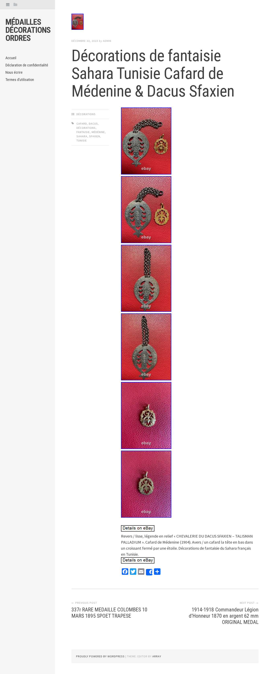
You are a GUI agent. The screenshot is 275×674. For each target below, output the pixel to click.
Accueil (10, 58)
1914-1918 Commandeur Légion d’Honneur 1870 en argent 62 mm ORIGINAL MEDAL (223, 616)
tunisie (82, 140)
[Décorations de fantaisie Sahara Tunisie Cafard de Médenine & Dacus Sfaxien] (164, 22)
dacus (93, 123)
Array (156, 656)
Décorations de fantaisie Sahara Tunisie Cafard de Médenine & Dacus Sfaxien (152, 73)
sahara (82, 136)
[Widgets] (15, 4)
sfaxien (94, 136)
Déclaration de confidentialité (26, 65)
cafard (82, 123)
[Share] (149, 572)
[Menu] (7, 4)
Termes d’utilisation (19, 79)
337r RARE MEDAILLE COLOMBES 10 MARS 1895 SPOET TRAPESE (109, 613)
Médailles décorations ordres (28, 30)
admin (107, 41)
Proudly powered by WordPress (100, 656)
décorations (86, 114)
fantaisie (83, 132)
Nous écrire (14, 72)
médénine (98, 132)
